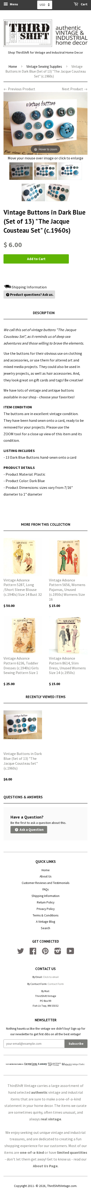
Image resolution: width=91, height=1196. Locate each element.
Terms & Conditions (45, 915)
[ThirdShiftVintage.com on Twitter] (20, 953)
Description (44, 313)
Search (45, 928)
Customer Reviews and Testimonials (45, 883)
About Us (45, 876)
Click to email (51, 977)
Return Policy (45, 902)
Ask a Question (31, 829)
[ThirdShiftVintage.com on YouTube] (70, 953)
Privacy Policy (46, 909)
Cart (84, 4)
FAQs (45, 889)
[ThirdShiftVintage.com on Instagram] (57, 953)
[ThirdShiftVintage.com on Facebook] (32, 953)
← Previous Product (19, 89)
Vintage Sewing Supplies (44, 66)
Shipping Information (46, 896)
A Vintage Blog (45, 922)
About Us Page (45, 1166)
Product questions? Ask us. (31, 294)
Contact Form (56, 984)
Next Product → (75, 89)
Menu (13, 4)
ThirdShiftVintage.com (62, 1186)
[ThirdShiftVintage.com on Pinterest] (45, 953)
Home (12, 66)
